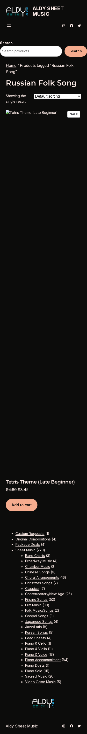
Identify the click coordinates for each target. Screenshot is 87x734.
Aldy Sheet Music (48, 11)
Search (6, 43)
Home (11, 65)
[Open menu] (9, 26)
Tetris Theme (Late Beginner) (40, 482)
